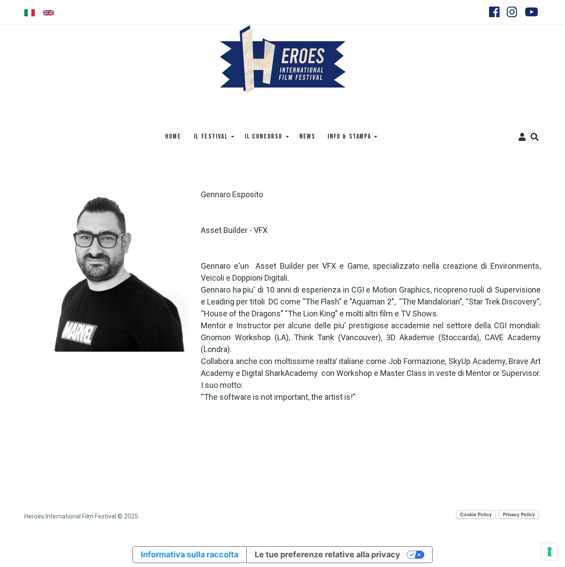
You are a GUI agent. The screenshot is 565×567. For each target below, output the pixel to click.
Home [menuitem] (173, 136)
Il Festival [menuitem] (208, 139)
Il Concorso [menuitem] (260, 139)
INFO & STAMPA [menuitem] (346, 139)
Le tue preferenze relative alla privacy (327, 554)
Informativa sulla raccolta (189, 554)
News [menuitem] (307, 136)
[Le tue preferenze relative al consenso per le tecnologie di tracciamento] (549, 551)
